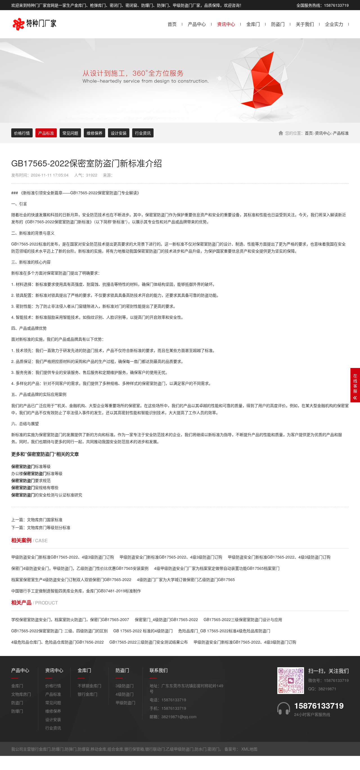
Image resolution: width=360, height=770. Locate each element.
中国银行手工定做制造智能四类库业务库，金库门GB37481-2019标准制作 (76, 590)
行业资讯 (143, 133)
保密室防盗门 (109, 192)
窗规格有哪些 (34, 487)
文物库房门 (21, 694)
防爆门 (17, 711)
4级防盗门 (125, 694)
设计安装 (119, 133)
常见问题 (70, 133)
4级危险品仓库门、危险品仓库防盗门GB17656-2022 (57, 642)
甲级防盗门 (125, 702)
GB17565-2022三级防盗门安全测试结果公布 (148, 642)
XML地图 (249, 749)
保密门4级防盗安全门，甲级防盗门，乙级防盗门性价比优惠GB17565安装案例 (79, 568)
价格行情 (22, 133)
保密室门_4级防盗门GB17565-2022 (166, 619)
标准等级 (31, 466)
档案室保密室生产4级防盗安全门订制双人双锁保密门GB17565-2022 (71, 579)
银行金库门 (87, 694)
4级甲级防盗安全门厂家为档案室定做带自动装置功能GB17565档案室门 (217, 568)
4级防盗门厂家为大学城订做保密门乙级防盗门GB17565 (186, 579)
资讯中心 (226, 24)
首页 (172, 24)
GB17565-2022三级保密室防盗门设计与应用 (243, 619)
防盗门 (278, 24)
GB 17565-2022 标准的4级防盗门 (143, 630)
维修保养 (94, 133)
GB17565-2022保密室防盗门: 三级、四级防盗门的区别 (59, 630)
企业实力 (334, 24)
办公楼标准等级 (36, 473)
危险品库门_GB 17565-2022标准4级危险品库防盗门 (224, 630)
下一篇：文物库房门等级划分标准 (40, 527)
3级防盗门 (125, 685)
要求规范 (31, 480)
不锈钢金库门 (89, 685)
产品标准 (341, 133)
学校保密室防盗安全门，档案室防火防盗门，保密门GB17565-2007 (70, 619)
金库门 (253, 24)
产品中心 (197, 24)
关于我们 (305, 24)
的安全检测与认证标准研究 (46, 494)
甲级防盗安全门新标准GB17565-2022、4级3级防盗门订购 (62, 557)
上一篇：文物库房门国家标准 (36, 519)
